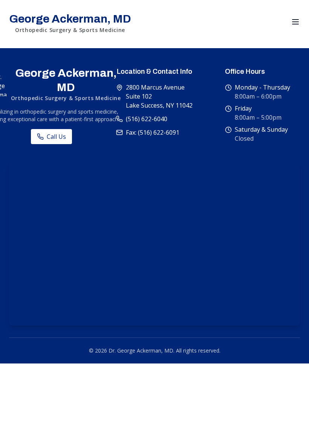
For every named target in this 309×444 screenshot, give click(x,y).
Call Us (56, 136)
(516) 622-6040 (146, 119)
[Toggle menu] (295, 21)
